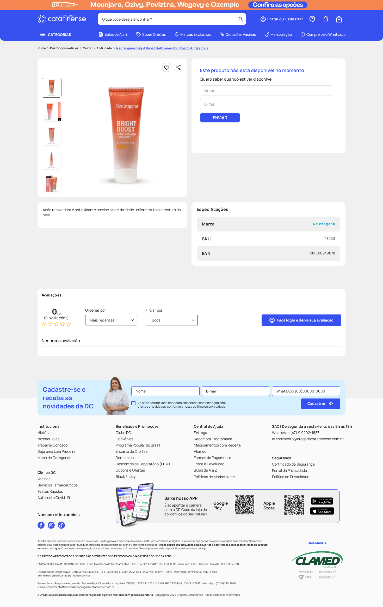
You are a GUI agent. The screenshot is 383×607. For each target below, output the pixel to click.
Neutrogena (324, 224)
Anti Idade (104, 48)
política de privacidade (209, 406)
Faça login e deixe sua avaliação (305, 320)
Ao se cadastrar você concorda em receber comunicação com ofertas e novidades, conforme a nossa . (182, 404)
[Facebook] (41, 525)
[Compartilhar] (178, 67)
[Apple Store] (322, 511)
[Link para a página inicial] (42, 48)
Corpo (87, 48)
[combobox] (171, 19)
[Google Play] (322, 501)
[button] (281, 19)
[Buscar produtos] (240, 19)
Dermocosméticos (64, 48)
